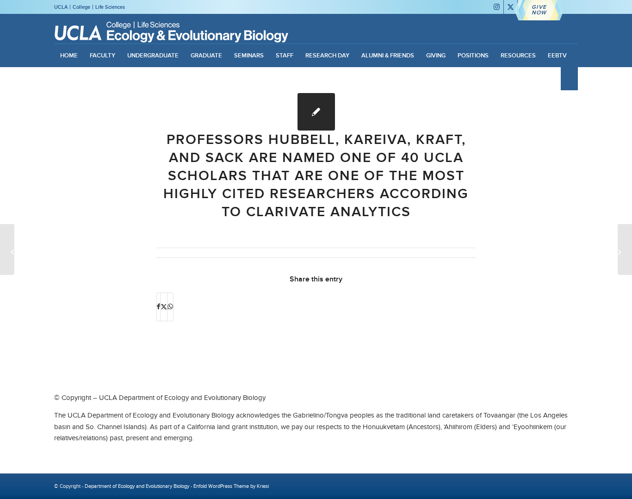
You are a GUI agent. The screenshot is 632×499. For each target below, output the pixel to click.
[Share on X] (164, 306)
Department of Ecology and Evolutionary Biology (137, 486)
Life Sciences (110, 7)
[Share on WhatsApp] (170, 306)
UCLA (61, 7)
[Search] (569, 78)
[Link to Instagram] (496, 7)
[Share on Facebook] (158, 306)
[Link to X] (510, 7)
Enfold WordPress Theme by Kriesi (231, 486)
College (81, 7)
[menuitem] (69, 55)
